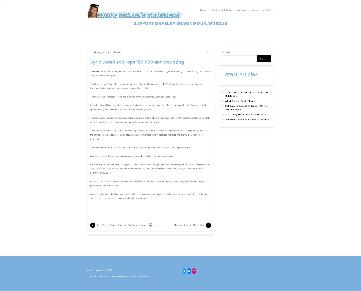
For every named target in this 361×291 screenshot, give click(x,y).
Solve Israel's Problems (115, 276)
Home (90, 270)
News (120, 52)
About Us (101, 270)
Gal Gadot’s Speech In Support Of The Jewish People (246, 107)
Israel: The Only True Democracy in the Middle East (246, 94)
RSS (110, 270)
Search (226, 52)
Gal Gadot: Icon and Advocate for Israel (247, 119)
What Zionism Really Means (240, 100)
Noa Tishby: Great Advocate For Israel (246, 114)
